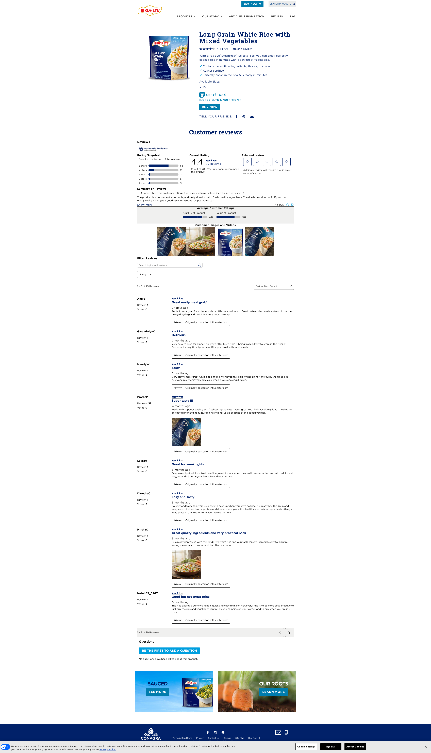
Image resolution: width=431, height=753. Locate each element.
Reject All (330, 746)
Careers (227, 738)
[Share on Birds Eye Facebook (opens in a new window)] (236, 117)
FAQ (292, 16)
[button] (247, 162)
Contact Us (213, 738)
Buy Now (251, 3)
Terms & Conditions (182, 738)
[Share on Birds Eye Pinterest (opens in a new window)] (243, 117)
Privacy (200, 738)
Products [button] (184, 16)
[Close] (425, 746)
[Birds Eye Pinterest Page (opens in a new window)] (223, 733)
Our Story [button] (210, 16)
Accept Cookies (355, 746)
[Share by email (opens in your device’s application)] (252, 117)
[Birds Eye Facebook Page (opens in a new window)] (208, 733)
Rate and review (241, 48)
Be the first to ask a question (169, 650)
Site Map (239, 738)
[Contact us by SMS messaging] (286, 732)
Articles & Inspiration (246, 16)
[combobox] (276, 286)
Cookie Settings (306, 746)
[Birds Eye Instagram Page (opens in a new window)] (215, 733)
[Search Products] (294, 4)
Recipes (277, 16)
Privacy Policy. (108, 749)
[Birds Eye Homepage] (150, 10)
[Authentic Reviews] (153, 149)
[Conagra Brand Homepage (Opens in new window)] (150, 735)
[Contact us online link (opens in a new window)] (278, 732)
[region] (215, 747)
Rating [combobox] (143, 274)
